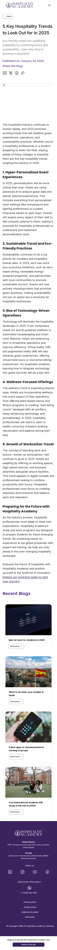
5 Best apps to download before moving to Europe (26, 749)
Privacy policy (30, 902)
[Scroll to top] (53, 938)
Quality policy (30, 907)
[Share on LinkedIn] (4, 73)
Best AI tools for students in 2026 (27, 640)
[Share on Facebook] (16, 73)
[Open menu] (49, 5)
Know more (14, 647)
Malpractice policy (30, 912)
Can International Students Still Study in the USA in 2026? (26, 804)
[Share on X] (10, 73)
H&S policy (30, 917)
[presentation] (28, 619)
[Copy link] (22, 73)
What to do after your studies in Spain (26, 694)
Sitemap (50, 926)
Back (9, 16)
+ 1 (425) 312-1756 (28, 892)
